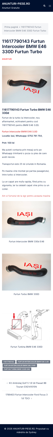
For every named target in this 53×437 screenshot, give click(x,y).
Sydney (32, 432)
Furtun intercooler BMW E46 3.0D (19, 131)
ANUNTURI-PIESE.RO (16, 3)
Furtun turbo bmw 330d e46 (17, 369)
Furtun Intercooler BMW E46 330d (20, 365)
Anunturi (7, 59)
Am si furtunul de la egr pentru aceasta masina (26, 195)
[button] (44, 6)
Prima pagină (11, 27)
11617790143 (8, 362)
